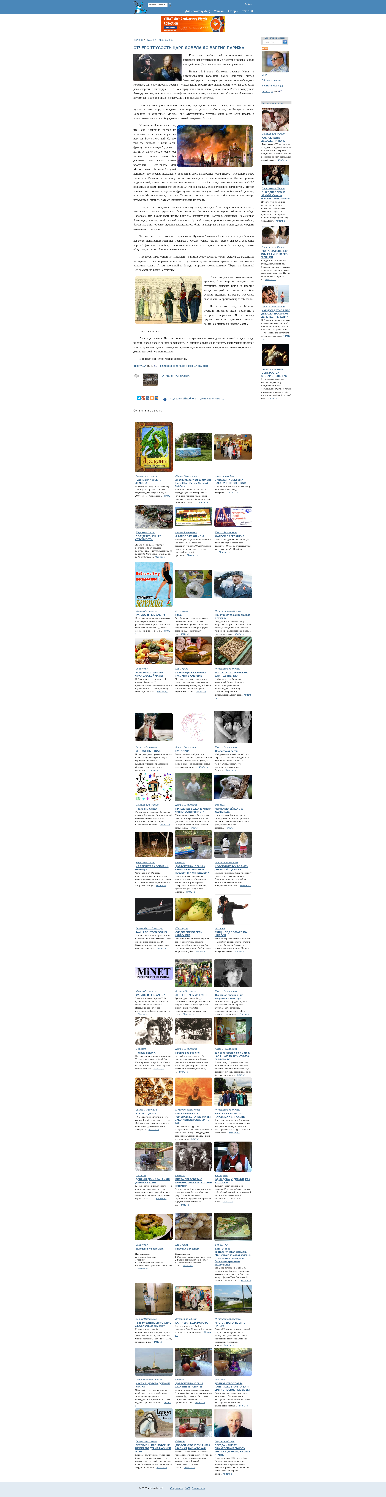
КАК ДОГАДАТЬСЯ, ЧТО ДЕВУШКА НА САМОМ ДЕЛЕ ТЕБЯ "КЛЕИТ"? (275, 313)
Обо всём (220, 804)
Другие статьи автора (273, 102)
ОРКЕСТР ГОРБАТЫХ (176, 375)
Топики (219, 11)
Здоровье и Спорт (145, 532)
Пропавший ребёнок (187, 1052)
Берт (264, 74)
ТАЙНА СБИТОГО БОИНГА (152, 932)
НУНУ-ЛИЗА (182, 751)
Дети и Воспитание (186, 747)
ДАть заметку (194, 11)
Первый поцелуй (146, 1052)
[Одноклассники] (152, 398)
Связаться (198, 1488)
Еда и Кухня (181, 610)
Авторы (233, 11)
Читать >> (203, 502)
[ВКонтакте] (147, 398)
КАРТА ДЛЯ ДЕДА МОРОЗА (191, 1322)
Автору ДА (267, 91)
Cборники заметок (271, 80)
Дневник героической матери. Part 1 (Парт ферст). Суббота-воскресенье (233, 1055)
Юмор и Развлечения (186, 475)
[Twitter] (139, 398)
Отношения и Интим (273, 133)
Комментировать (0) (272, 85)
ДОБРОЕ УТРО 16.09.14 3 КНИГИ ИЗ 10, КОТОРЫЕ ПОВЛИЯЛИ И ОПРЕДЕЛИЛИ (192, 869)
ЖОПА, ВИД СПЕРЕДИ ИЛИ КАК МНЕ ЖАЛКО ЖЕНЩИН (274, 254)
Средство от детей (226, 751)
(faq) (207, 11)
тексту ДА (140, 366)
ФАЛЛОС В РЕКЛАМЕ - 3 (229, 536)
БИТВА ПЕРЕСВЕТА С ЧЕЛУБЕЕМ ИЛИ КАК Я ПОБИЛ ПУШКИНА (193, 1182)
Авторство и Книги (146, 475)
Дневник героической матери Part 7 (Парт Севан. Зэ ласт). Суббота (193, 483)
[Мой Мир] (156, 398)
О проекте (176, 1488)
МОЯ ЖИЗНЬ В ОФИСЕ (149, 751)
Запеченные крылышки (150, 1248)
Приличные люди (146, 808)
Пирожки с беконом (187, 1248)
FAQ (187, 1488)
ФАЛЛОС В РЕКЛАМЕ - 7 (150, 995)
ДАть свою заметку (212, 398)
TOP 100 (247, 11)
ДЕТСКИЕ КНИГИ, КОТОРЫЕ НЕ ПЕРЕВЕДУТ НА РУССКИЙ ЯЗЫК (153, 1448)
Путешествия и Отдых (228, 610)
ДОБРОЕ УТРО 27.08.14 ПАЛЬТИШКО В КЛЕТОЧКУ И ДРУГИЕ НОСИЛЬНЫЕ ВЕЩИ (232, 1386)
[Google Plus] (143, 398)
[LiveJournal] (161, 398)
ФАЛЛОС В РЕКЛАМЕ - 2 (189, 536)
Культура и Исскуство (187, 1109)
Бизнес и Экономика (160, 40)
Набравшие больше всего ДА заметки (184, 366)
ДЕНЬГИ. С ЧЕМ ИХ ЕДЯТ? (191, 995)
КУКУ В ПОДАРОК (146, 1113)
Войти (248, 4)
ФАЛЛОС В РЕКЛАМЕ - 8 (150, 614)
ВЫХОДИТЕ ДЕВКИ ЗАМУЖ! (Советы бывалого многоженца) (275, 195)
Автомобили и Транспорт (149, 928)
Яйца (178, 614)
